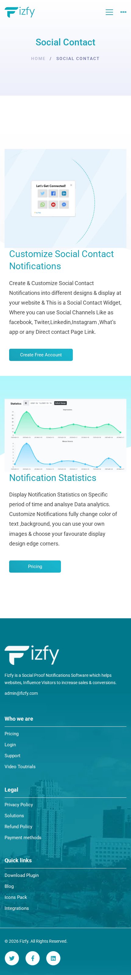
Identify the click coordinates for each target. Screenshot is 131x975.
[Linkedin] (53, 958)
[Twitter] (12, 958)
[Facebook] (32, 958)
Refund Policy (18, 826)
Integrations (17, 908)
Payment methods (23, 837)
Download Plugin (22, 875)
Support (12, 755)
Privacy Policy (19, 804)
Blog (9, 886)
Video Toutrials (20, 766)
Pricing (12, 734)
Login (10, 744)
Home (38, 58)
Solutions (14, 815)
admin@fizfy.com (21, 693)
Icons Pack (16, 897)
